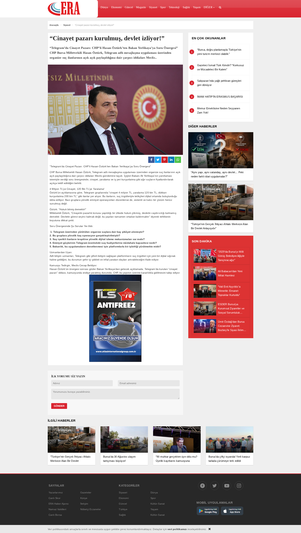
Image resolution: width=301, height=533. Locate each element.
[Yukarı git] (294, 526)
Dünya (154, 492)
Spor (153, 498)
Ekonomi (124, 498)
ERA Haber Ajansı (59, 503)
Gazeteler (85, 492)
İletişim (84, 503)
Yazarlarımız (56, 492)
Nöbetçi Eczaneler (90, 509)
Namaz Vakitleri (57, 509)
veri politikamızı (177, 529)
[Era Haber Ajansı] (71, 8)
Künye (83, 498)
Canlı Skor (54, 498)
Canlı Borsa (55, 514)
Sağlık (122, 514)
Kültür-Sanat (157, 503)
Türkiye (123, 509)
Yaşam (154, 509)
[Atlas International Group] (115, 360)
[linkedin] (171, 160)
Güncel (123, 503)
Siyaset (123, 492)
